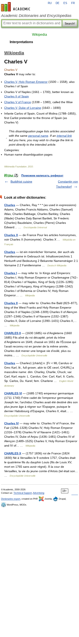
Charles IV (11, 423)
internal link (64, 135)
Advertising (38, 493)
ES (65, 3)
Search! (70, 23)
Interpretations (21, 42)
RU (50, 3)
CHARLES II (12, 333)
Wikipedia (39, 34)
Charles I (10, 273)
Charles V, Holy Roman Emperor (26, 81)
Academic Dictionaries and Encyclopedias (36, 16)
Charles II (11, 303)
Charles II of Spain (16, 96)
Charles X (11, 235)
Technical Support (22, 493)
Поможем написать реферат (42, 175)
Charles (9, 205)
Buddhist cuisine (21, 181)
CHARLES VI (13, 393)
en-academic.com (16, 6)
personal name (38, 135)
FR (73, 3)
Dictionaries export (10, 499)
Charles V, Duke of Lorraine (22, 107)
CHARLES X (12, 453)
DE (57, 3)
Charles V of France (17, 102)
